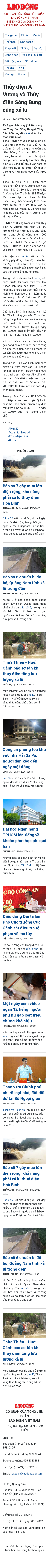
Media (36, 35)
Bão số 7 (8, 518)
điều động (32, 949)
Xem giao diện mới (16, 74)
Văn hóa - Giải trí (32, 54)
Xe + (21, 68)
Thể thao (10, 41)
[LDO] (24, 469)
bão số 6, (26, 607)
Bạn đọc (39, 48)
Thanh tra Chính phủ (14, 1110)
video (6, 1036)
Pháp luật (10, 48)
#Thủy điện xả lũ (18, 436)
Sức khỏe (31, 61)
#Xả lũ (12, 440)
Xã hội (24, 35)
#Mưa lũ (13, 428)
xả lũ (27, 133)
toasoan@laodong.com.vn (26, 1473)
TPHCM (26, 865)
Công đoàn (11, 54)
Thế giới (9, 68)
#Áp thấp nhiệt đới (19, 432)
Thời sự (25, 48)
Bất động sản (13, 61)
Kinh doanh (26, 41)
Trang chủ (11, 35)
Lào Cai (7, 778)
